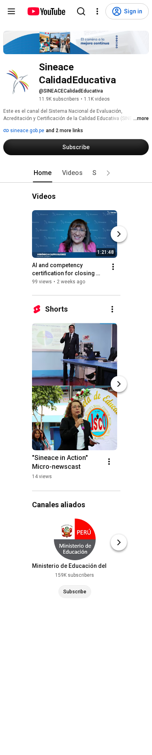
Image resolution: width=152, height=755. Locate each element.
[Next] (119, 234)
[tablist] (76, 173)
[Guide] (11, 11)
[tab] (42, 173)
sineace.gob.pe (26, 130)
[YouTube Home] (46, 11)
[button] (108, 173)
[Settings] (97, 11)
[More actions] (113, 267)
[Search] (81, 11)
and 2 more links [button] (64, 130)
